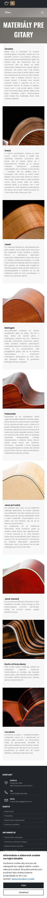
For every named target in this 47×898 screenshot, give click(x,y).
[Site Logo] (8, 12)
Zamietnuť (23, 892)
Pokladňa (8, 816)
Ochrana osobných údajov (15, 842)
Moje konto (9, 811)
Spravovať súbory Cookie (23, 879)
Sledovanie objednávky (14, 820)
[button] (12, 3)
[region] (23, 874)
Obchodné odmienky (13, 837)
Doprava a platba (11, 824)
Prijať (23, 885)
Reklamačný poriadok (13, 846)
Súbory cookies (11, 850)
